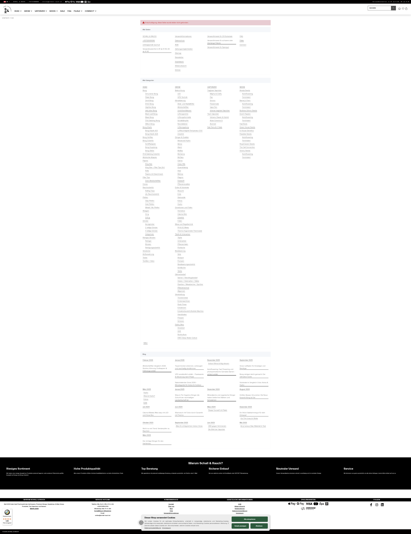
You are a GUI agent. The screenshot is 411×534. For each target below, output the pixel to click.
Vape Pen (213, 107)
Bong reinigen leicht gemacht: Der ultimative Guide (252, 375)
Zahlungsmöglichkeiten (184, 49)
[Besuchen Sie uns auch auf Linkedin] (382, 505)
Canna (180, 161)
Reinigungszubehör (152, 248)
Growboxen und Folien (183, 207)
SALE (145, 343)
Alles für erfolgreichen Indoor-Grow (189, 426)
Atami (180, 147)
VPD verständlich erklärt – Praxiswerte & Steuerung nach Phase (189, 375)
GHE (179, 331)
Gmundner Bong (151, 94)
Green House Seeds (247, 127)
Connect (243, 45)
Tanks (180, 271)
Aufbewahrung (148, 254)
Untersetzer (182, 241)
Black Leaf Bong (151, 114)
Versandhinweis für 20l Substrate (219, 36)
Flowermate (214, 104)
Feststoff (181, 181)
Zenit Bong (149, 101)
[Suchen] (393, 8)
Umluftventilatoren (184, 110)
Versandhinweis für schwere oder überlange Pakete (220, 42)
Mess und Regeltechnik (184, 224)
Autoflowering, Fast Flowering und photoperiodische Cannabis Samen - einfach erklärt (221, 371)
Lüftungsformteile (184, 117)
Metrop (180, 174)
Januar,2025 (179, 389)
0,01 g (147, 217)
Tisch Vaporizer (213, 114)
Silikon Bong (150, 124)
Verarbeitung (180, 294)
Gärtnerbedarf (180, 274)
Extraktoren (182, 308)
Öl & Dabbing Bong (152, 121)
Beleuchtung (180, 90)
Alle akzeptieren (249, 519)
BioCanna (181, 154)
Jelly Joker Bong (151, 110)
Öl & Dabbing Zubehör (151, 154)
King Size (148, 164)
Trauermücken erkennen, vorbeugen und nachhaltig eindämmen (189, 367)
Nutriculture (182, 334)
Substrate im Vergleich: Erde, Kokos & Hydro (254, 384)
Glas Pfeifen (149, 201)
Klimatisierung (180, 101)
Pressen (181, 318)
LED (179, 94)
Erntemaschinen (184, 301)
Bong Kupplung (151, 147)
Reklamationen (240, 509)
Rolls (147, 171)
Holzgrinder (149, 234)
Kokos (180, 201)
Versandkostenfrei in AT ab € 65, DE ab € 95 (390, 1)
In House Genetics (247, 131)
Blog (171, 509)
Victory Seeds (245, 151)
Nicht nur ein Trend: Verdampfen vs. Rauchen (156, 430)
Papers (145, 161)
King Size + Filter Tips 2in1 (155, 167)
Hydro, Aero (179, 324)
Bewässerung (180, 251)
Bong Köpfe (147, 127)
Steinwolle (181, 197)
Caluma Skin (182, 214)
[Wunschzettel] (403, 9)
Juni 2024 (178, 407)
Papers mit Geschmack (154, 174)
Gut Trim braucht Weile (249, 418)
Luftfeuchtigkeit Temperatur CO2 (190, 131)
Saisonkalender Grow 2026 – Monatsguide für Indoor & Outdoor (188, 384)
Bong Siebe (149, 151)
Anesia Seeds (245, 90)
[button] (6, 2)
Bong (145, 90)
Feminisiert (246, 97)
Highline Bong (150, 107)
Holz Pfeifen (149, 204)
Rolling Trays (150, 191)
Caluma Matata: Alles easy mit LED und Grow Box (155, 414)
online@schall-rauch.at (52, 1)
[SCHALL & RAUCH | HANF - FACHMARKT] (7, 9)
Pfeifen (145, 197)
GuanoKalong (183, 167)
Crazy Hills (181, 164)
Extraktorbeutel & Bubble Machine (190, 311)
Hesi (179, 171)
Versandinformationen (183, 36)
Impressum (179, 61)
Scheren (181, 321)
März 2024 (211, 407)
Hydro (180, 204)
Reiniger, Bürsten (149, 238)
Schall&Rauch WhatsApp (102, 511)
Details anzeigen (240, 526)
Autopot (181, 258)
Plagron (180, 177)
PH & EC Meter (183, 228)
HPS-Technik (182, 97)
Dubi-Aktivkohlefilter (153, 181)
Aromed (213, 124)
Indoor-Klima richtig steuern (218, 363)
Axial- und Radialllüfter (186, 104)
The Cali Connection (247, 147)
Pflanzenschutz (183, 288)
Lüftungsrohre (183, 114)
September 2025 (246, 360)
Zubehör (181, 134)
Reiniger (148, 241)
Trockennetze (183, 298)
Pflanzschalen (183, 244)
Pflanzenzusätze (184, 184)
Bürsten (148, 244)
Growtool (181, 328)
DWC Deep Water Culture (187, 338)
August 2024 (245, 389)
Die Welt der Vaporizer (216, 429)
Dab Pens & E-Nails (214, 127)
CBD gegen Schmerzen (217, 426)
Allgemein (181, 291)
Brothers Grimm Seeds (248, 110)
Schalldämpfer (183, 121)
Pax (211, 97)
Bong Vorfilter (148, 137)
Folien (180, 221)
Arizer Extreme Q (216, 121)
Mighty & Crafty (216, 94)
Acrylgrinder (149, 224)
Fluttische (181, 248)
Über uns (171, 506)
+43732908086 (34, 1)
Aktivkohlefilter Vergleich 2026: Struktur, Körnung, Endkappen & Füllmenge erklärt (155, 368)
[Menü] (11, 509)
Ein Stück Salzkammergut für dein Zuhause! (252, 414)
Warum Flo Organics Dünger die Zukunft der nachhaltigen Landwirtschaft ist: (187, 397)
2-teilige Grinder (151, 228)
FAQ (69, 11)
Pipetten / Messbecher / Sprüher (190, 284)
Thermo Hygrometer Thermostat (190, 231)
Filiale (242, 40)
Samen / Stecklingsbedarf (187, 278)
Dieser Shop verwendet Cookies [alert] (159, 517)
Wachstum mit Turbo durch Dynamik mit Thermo (189, 414)
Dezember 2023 (246, 407)
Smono (212, 101)
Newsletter (179, 57)
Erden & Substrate (182, 187)
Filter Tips (146, 177)
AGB (176, 45)
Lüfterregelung (183, 127)
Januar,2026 (179, 360)
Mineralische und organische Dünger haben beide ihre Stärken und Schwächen (221, 397)
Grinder (145, 221)
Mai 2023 (243, 423)
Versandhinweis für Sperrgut (218, 47)
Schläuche (182, 268)
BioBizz (180, 151)
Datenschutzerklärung (239, 511)
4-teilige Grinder (151, 231)
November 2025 (213, 360)
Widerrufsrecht (180, 66)
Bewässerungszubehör (186, 264)
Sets (179, 254)
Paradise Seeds (246, 134)
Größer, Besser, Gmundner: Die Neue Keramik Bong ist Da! (254, 396)
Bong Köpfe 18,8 (151, 134)
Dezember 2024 (213, 389)
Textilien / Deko (148, 261)
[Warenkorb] (406, 9)
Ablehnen (259, 526)
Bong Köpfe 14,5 (151, 131)
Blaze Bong (149, 117)
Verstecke (146, 251)
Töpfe (180, 238)
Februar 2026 (148, 360)
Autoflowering (247, 94)
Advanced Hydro (184, 141)
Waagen (146, 211)
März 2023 (147, 435)
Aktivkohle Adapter (150, 157)
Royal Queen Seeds (247, 144)
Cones (145, 184)
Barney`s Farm (245, 101)
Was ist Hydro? (149, 396)
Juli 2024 (146, 407)
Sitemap (178, 53)
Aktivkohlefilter (183, 107)
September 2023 (181, 423)
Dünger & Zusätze (182, 137)
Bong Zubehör (148, 141)
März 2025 (147, 389)
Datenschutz (180, 40)
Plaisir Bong (149, 97)
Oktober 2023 (148, 423)
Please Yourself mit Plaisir (217, 410)
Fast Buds (243, 124)
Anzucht (181, 191)
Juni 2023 (211, 423)
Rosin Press (182, 304)
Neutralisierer (183, 124)
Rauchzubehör (148, 187)
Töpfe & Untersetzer (182, 234)
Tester (145, 258)
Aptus (180, 144)
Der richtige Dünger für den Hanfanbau (153, 442)
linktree (177, 70)
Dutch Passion (245, 114)
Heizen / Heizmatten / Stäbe (188, 281)
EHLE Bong (149, 104)
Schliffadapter (150, 144)
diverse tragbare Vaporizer (220, 110)
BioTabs (180, 157)
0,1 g (147, 214)
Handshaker (182, 314)
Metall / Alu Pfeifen (152, 207)
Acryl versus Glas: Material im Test (253, 426)
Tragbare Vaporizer (214, 90)
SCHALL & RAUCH (19, 1)
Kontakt (171, 504)
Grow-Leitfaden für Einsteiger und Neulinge (252, 367)
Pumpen (181, 261)
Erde (179, 194)
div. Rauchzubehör (152, 194)
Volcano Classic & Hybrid (219, 117)
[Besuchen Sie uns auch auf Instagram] (377, 505)
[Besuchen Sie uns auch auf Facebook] (371, 505)
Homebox (181, 211)
